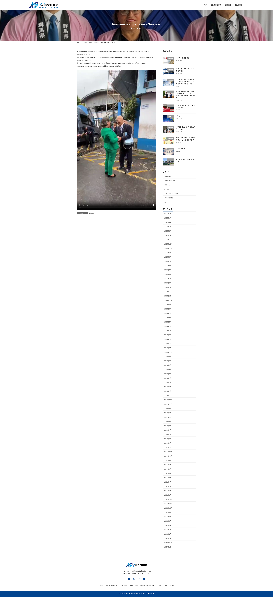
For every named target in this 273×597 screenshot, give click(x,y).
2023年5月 (168, 374)
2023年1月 (168, 391)
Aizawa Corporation (134, 593)
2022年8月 (168, 413)
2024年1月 (168, 339)
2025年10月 (168, 248)
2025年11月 (168, 244)
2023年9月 (168, 356)
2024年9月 (168, 304)
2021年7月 (168, 469)
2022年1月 (168, 443)
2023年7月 (168, 365)
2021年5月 (168, 478)
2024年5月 (168, 322)
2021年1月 (168, 495)
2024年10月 (168, 300)
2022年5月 (168, 426)
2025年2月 (168, 283)
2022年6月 (168, 421)
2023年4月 (168, 378)
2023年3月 (168, 382)
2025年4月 (168, 274)
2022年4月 (168, 430)
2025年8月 (168, 257)
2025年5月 (168, 270)
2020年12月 (168, 499)
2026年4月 (168, 222)
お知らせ (91, 213)
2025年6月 (168, 265)
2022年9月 (168, 408)
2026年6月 (168, 218)
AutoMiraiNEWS (169, 180)
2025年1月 (168, 287)
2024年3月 (168, 330)
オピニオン (168, 189)
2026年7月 (168, 213)
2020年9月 (168, 512)
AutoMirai (167, 176)
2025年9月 (168, 252)
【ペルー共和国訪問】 (183, 58)
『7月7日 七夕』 (181, 116)
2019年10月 (168, 547)
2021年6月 (168, 473)
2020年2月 (168, 534)
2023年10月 (168, 352)
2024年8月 (168, 309)
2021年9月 (168, 460)
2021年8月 (168, 465)
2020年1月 (168, 538)
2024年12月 (168, 291)
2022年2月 (168, 439)
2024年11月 (168, 296)
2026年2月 (168, 231)
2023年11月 (168, 348)
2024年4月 (168, 326)
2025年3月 (168, 278)
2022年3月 (168, 434)
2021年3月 (168, 486)
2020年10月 (168, 508)
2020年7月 (168, 521)
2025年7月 (168, 261)
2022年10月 (168, 404)
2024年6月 (168, 317)
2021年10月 (168, 456)
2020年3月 (168, 530)
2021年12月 (168, 447)
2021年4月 (168, 482)
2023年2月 (168, 387)
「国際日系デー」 (182, 148)
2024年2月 (168, 335)
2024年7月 (168, 313)
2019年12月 (168, 542)
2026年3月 (168, 226)
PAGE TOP (265, 577)
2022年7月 (168, 417)
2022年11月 (168, 400)
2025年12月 (168, 239)
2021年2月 (168, 491)
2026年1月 (168, 235)
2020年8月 (168, 517)
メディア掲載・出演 (171, 193)
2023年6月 (168, 369)
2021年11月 (168, 452)
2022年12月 (168, 395)
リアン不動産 (168, 198)
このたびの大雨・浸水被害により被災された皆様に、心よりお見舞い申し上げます (185, 82)
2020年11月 (168, 504)
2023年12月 (168, 343)
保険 (165, 202)
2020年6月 (168, 525)
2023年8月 (168, 361)
